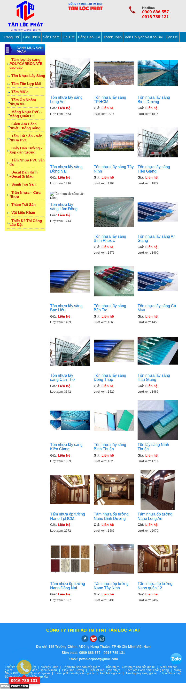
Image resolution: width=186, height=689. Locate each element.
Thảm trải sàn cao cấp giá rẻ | (84, 667)
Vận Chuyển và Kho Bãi (144, 37)
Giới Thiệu (31, 37)
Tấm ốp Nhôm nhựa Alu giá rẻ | (77, 673)
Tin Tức (69, 37)
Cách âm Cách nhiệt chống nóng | (149, 670)
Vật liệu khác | (52, 667)
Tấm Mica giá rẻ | (113, 673)
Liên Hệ (172, 37)
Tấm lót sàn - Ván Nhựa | (107, 670)
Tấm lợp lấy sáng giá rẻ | (144, 673)
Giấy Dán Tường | (75, 670)
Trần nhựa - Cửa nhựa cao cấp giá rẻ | (133, 667)
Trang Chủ (12, 37)
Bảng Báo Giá (89, 37)
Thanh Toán (112, 37)
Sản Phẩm (51, 37)
